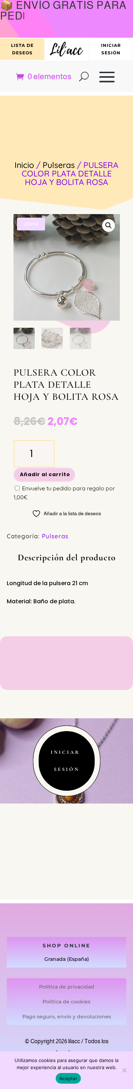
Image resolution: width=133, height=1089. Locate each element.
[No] (124, 1070)
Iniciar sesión (111, 49)
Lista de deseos (22, 49)
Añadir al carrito (45, 474)
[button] (108, 225)
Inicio (24, 165)
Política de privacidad (66, 987)
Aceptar (68, 1078)
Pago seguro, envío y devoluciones (66, 1016)
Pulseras (59, 165)
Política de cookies (66, 1001)
